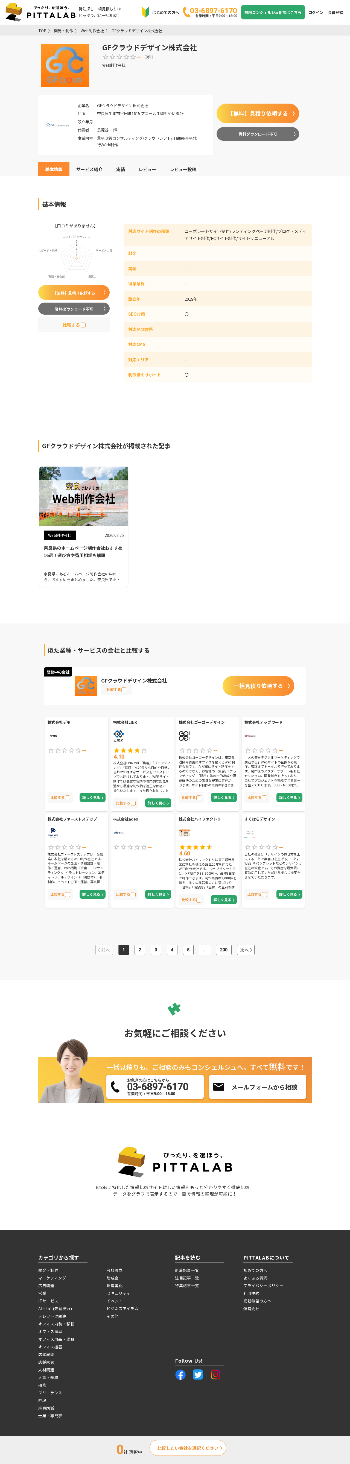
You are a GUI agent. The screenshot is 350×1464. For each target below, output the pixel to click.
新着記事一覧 (187, 1270)
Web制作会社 (92, 30)
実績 (120, 169)
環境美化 (115, 1285)
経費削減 (46, 1408)
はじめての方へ (165, 12)
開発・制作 (63, 30)
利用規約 (251, 1293)
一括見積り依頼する (258, 686)
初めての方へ (255, 1270)
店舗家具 (46, 1362)
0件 (149, 57)
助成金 (113, 1278)
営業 (42, 1293)
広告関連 (46, 1285)
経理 (42, 1400)
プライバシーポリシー (263, 1285)
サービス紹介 (89, 169)
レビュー (147, 169)
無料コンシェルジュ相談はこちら (273, 12)
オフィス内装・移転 (56, 1324)
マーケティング (52, 1278)
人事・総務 (48, 1377)
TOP (42, 30)
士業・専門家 (50, 1415)
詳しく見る (91, 797)
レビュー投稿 (183, 169)
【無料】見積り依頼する (258, 113)
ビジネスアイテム (123, 1308)
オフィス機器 (50, 1346)
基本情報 (54, 169)
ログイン (315, 12)
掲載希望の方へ (257, 1301)
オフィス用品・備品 (56, 1339)
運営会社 (251, 1308)
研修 (42, 1385)
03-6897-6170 (213, 12)
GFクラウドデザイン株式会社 (137, 30)
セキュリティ (118, 1293)
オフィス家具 (50, 1331)
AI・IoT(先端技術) (55, 1308)
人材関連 (46, 1369)
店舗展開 (46, 1354)
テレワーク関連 (52, 1316)
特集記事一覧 (187, 1285)
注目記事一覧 (187, 1278)
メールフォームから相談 (264, 1086)
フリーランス (50, 1392)
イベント (115, 1301)
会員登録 (335, 12)
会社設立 (115, 1270)
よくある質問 (255, 1278)
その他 (113, 1316)
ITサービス (48, 1301)
